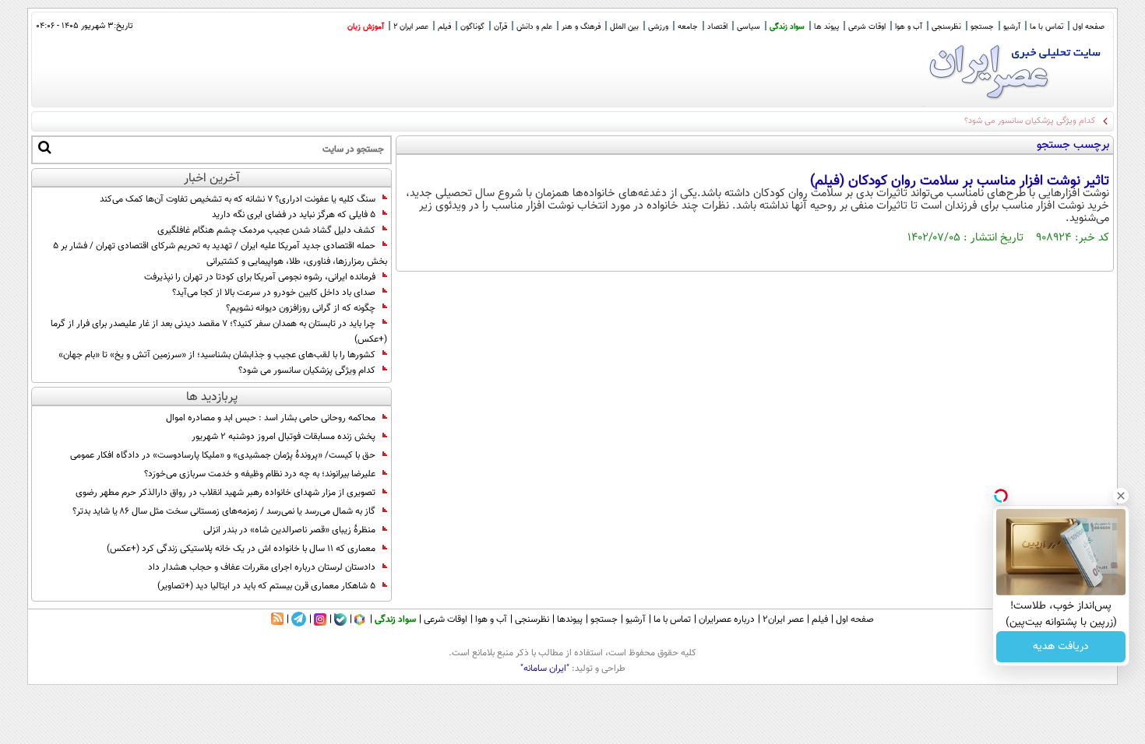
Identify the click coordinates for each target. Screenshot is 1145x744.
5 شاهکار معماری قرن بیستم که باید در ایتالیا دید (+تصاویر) (266, 586)
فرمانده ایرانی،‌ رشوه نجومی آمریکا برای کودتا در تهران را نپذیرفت (259, 277)
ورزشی (658, 27)
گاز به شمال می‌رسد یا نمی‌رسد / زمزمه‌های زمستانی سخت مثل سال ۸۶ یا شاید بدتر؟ (223, 511)
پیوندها (570, 619)
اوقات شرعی (867, 27)
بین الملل (624, 27)
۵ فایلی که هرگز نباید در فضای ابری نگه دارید (293, 215)
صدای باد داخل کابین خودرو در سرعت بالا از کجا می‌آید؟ (273, 293)
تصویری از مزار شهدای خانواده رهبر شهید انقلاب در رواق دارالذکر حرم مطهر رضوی (225, 493)
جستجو (982, 27)
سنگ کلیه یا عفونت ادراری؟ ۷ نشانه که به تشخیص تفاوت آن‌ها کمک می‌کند (237, 199)
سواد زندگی (787, 27)
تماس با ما (1046, 27)
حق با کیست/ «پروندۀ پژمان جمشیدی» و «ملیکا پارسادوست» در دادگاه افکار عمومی (222, 455)
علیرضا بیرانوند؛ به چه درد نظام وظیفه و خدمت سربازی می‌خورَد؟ (259, 474)
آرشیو (1011, 27)
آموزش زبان (365, 27)
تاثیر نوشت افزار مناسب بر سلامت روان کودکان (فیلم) (959, 181)
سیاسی (748, 27)
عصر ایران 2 (410, 27)
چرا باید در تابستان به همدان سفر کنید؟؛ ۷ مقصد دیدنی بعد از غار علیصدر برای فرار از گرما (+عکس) (219, 331)
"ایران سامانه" (544, 669)
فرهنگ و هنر (581, 27)
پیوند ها (826, 27)
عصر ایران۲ (783, 619)
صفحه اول (1088, 27)
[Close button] (1121, 496)
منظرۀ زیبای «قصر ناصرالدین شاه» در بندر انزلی (289, 530)
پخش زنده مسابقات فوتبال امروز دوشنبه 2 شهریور (283, 437)
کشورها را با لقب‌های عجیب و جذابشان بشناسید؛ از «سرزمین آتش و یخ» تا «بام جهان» (216, 355)
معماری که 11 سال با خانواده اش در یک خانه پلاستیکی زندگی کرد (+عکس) (241, 549)
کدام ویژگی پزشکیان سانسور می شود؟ (306, 370)
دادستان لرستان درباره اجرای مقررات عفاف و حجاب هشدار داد (261, 567)
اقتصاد (717, 27)
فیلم (444, 27)
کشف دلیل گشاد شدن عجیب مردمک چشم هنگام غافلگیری (266, 230)
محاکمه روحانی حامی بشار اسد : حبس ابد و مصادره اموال (270, 418)
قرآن (500, 27)
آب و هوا (908, 27)
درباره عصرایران (727, 619)
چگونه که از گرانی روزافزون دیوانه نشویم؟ (300, 308)
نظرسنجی (946, 27)
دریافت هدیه (1061, 646)
